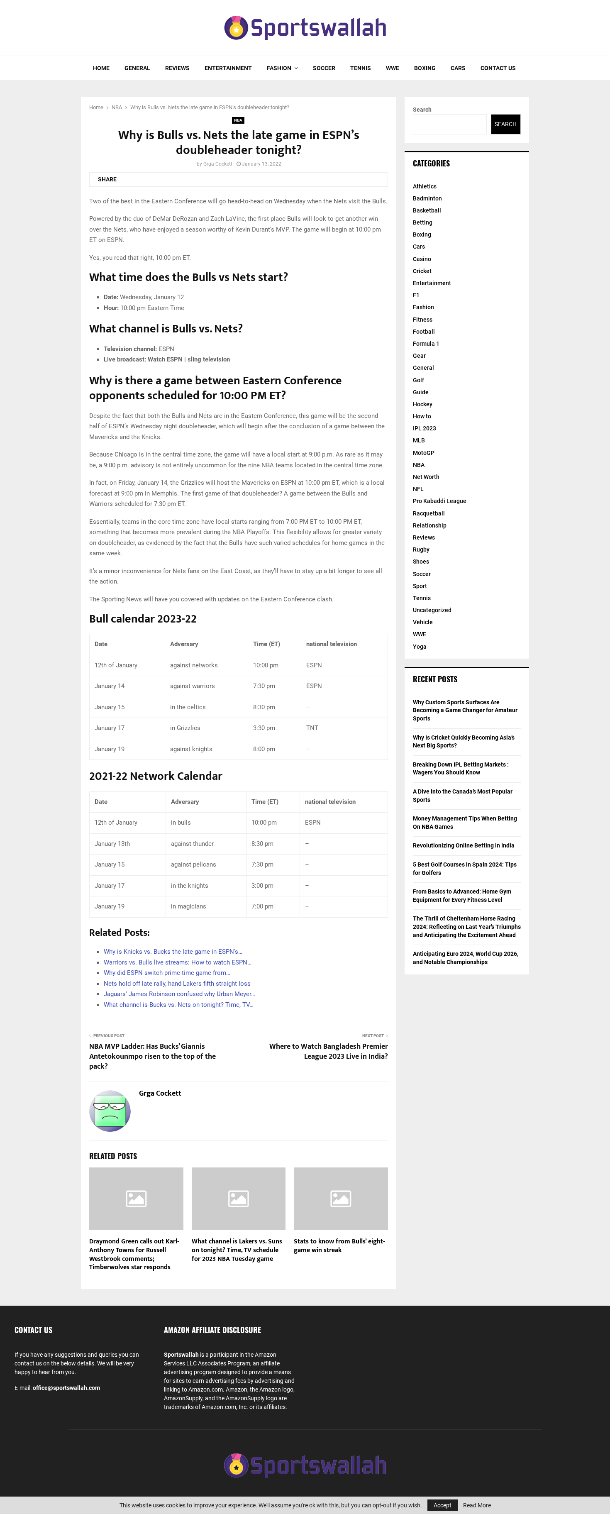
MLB (419, 440)
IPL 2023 (424, 428)
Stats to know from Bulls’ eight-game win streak (339, 1246)
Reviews (177, 68)
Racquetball (429, 513)
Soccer (324, 68)
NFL (418, 489)
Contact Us (498, 68)
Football (424, 331)
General (137, 68)
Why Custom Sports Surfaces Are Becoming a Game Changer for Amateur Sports (465, 710)
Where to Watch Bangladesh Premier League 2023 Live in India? (328, 1051)
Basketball (427, 210)
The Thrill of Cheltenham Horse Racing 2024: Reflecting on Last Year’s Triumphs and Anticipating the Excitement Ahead (467, 926)
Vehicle (423, 622)
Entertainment (228, 68)
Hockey (422, 404)
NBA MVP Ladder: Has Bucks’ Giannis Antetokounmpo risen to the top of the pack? (152, 1056)
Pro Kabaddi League (439, 501)
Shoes (421, 561)
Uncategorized (432, 610)
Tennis (360, 68)
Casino (422, 259)
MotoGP (423, 452)
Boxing (425, 68)
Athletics (425, 186)
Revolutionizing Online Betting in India (464, 845)
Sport (420, 586)
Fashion (279, 68)
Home (101, 68)
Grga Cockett (217, 164)
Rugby (421, 549)
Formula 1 (426, 343)
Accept (442, 1505)
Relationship (430, 525)
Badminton (427, 198)
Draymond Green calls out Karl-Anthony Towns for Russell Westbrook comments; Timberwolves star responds (134, 1254)
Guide (421, 392)
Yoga (420, 646)
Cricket (422, 271)
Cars (458, 68)
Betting (422, 222)
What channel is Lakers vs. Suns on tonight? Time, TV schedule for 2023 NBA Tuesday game (237, 1250)
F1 (416, 295)
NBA (238, 120)
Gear (419, 355)
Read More (477, 1505)
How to (422, 416)
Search (422, 109)
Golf (418, 380)
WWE (392, 68)
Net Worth (426, 477)
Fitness (422, 319)
